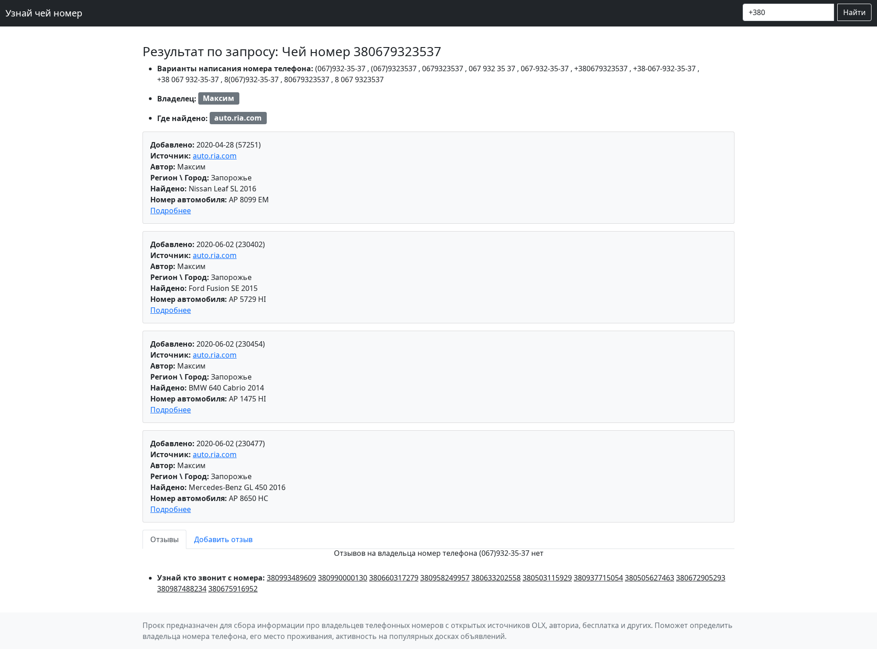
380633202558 (496, 578)
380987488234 (181, 589)
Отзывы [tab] (164, 539)
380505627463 (649, 578)
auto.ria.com (215, 156)
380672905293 (700, 578)
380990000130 (342, 578)
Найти (854, 12)
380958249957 (445, 578)
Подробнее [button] (170, 211)
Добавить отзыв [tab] (223, 539)
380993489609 (291, 578)
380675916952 (233, 589)
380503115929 (547, 578)
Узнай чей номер (43, 13)
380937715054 (598, 578)
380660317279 (393, 578)
